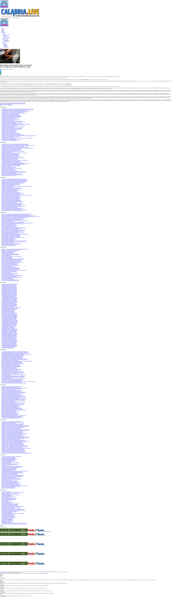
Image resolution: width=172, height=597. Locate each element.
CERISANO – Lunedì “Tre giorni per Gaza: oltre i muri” (10, 170)
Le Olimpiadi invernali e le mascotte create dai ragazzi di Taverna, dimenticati (13, 371)
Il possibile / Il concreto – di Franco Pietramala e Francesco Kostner (11, 508)
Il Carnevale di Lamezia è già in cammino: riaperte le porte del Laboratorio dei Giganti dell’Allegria (16, 124)
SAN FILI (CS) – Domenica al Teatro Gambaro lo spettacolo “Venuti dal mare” (13, 451)
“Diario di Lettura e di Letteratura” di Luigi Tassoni (9, 498)
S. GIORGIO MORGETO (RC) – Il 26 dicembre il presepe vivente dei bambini (13, 230)
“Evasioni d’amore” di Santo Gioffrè (7, 495)
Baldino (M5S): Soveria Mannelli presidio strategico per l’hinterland (11, 405)
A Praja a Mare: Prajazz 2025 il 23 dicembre (8, 457)
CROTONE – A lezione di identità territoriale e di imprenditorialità (11, 200)
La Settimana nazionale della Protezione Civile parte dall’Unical (11, 161)
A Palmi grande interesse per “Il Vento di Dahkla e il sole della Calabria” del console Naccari (15, 359)
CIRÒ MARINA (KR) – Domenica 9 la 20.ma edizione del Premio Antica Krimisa (13, 182)
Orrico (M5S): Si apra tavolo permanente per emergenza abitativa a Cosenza (12, 417)
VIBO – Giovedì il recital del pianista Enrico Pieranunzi (10, 480)
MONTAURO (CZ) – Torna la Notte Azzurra (8, 130)
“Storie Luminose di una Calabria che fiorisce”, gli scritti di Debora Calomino (13, 506)
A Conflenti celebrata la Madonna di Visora (8, 126)
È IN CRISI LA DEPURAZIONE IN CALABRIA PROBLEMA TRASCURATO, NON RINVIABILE (9, 300)
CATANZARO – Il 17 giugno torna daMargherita (9, 138)
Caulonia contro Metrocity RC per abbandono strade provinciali (11, 236)
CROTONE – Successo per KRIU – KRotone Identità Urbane (11, 190)
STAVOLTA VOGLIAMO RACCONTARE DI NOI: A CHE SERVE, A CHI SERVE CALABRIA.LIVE (9, 284)
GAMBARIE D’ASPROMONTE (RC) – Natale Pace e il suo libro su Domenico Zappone (15, 220)
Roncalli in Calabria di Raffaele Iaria (7, 512)
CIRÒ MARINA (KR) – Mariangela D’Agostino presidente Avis (11, 197)
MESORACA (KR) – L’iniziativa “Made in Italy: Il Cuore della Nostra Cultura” (13, 193)
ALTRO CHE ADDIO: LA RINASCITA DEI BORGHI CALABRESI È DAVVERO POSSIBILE (9, 286)
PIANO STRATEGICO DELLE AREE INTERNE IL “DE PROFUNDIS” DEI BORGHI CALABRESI (9, 317)
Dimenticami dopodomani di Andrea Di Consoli (8, 496)
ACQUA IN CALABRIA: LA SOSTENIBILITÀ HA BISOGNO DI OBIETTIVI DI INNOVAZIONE (9, 344)
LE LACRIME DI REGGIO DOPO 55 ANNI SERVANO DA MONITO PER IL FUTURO (8, 312)
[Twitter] (86, 71)
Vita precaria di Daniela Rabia (6, 497)
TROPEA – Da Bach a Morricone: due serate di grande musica (11, 463)
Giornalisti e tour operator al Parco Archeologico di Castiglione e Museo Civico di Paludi (14, 171)
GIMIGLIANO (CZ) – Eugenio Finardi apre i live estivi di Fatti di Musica (12, 466)
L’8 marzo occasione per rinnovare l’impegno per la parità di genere (11, 369)
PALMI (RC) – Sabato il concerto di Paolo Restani (9, 469)
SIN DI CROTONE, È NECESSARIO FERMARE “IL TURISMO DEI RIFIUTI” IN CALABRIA (9, 296)
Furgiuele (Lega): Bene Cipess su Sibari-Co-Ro (8, 389)
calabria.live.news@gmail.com (7, 572)
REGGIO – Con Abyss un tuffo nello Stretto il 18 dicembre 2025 (11, 231)
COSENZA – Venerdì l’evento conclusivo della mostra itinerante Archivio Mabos (13, 164)
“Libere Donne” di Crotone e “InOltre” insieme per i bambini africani (11, 206)
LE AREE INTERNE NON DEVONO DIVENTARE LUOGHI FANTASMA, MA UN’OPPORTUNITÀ (10, 299)
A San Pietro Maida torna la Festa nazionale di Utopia (9, 140)
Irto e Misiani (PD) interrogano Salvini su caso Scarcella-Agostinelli (11, 395)
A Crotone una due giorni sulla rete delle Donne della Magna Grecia (11, 192)
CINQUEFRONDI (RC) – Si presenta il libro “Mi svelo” (10, 233)
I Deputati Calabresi (6, 37)
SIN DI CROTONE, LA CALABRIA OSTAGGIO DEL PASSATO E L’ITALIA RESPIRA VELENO (9, 313)
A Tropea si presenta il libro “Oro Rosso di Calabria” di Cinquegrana (11, 277)
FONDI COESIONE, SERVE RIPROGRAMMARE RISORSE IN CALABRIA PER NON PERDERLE (9, 305)
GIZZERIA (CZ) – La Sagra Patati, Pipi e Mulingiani (9, 131)
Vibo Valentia (4, 32)
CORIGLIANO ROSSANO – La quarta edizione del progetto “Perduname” (12, 472)
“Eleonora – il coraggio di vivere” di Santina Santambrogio (10, 493)
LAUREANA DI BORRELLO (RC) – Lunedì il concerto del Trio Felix (12, 471)
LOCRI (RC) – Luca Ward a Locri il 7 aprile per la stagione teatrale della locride (13, 438)
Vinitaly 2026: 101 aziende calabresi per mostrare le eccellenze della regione (12, 363)
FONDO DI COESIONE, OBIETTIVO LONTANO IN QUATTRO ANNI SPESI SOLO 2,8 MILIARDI (9, 309)
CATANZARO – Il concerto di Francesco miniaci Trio (9, 481)
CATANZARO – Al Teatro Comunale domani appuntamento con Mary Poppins (13, 444)
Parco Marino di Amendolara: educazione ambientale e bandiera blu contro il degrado (14, 358)
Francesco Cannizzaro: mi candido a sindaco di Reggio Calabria (11, 366)
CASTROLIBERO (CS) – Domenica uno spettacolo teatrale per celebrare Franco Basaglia (15, 445)
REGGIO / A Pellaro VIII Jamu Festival (7, 221)
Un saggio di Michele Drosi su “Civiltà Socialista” (9, 499)
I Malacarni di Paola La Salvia (6, 491)
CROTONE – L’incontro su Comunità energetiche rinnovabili (10, 194)
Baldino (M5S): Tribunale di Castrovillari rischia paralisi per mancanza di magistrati (13, 401)
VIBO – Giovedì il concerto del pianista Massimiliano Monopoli (11, 486)
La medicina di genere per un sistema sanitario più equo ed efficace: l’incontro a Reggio (14, 240)
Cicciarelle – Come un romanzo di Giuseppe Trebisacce (6, 501)
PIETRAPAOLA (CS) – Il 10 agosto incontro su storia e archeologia (11, 148)
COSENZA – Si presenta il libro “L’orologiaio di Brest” (10, 159)
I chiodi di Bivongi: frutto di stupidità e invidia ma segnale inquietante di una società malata (15, 352)
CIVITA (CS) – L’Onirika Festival (7, 166)
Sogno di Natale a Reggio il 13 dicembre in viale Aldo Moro (10, 229)
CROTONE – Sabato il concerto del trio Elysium (9, 477)
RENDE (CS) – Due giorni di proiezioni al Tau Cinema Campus (11, 439)
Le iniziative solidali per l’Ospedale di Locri (8, 238)
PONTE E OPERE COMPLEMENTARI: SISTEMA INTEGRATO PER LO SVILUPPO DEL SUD (9, 336)
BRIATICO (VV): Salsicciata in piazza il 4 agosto (9, 251)
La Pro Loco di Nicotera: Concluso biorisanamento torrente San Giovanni (12, 123)
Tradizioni (5, 45)
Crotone (3, 30)
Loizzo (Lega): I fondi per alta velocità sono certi (9, 410)
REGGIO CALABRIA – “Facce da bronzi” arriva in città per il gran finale (12, 424)
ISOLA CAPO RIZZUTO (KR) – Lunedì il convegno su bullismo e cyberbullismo (13, 205)
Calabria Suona (6, 46)
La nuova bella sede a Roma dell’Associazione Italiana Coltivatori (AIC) (12, 379)
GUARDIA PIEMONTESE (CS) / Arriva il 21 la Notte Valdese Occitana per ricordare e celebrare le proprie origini (18, 145)
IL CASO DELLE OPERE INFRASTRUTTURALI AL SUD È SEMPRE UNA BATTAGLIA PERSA (9, 318)
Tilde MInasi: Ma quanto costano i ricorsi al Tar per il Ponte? (10, 411)
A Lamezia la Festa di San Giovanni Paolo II (8, 120)
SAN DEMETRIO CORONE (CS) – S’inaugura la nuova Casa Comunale (12, 174)
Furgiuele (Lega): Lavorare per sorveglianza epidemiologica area (11, 397)
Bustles (66, 571)
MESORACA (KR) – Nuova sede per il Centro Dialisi (9, 189)
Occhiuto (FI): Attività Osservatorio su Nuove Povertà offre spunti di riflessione (13, 404)
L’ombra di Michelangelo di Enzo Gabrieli (8, 516)
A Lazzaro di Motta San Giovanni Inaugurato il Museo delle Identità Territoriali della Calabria (15, 234)
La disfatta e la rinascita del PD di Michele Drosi (8, 515)
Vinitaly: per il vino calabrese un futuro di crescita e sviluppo (10, 364)
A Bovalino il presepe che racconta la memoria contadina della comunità (12, 228)
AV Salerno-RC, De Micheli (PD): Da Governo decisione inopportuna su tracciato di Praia (13, 103)
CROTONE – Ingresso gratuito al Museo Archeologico (9, 207)
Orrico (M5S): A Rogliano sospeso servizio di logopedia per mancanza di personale (13, 396)
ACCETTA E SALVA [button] (3, 596)
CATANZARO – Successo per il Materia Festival (9, 122)
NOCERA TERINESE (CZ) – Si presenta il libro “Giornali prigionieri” (12, 129)
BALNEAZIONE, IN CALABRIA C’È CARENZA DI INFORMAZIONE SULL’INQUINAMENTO (9, 331)
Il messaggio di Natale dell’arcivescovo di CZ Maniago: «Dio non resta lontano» (13, 376)
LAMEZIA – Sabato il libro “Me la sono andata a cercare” (10, 117)
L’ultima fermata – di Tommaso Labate (7, 520)
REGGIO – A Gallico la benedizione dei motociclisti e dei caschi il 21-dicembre (13, 232)
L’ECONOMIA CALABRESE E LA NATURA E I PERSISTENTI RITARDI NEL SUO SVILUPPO (9, 334)
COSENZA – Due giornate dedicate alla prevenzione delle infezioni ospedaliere (13, 157)
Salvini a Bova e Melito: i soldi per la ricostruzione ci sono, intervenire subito (13, 372)
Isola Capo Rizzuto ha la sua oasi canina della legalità (9, 202)
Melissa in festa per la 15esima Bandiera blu (8, 185)
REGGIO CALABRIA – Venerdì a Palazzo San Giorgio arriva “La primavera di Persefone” (15, 446)
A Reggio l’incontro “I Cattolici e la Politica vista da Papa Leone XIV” (12, 380)
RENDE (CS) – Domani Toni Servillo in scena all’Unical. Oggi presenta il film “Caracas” (14, 452)
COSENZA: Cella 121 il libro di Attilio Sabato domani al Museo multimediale (13, 151)
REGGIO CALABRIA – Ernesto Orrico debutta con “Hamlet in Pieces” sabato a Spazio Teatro (15, 437)
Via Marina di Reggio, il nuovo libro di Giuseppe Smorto (10, 505)
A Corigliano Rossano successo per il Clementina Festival (10, 158)
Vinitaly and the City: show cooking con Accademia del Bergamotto (11, 219)
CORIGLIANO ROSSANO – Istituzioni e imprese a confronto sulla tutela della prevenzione (15, 160)
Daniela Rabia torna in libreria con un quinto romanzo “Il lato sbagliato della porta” (13, 510)
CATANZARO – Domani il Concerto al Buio (8, 487)
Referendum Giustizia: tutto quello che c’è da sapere (9, 367)
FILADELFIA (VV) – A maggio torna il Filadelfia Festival (10, 279)
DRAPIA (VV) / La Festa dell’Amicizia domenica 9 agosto (10, 250)
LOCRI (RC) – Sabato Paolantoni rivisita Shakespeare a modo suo (11, 428)
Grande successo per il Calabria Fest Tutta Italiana (9, 468)
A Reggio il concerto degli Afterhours (7, 461)
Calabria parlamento (4, 35)
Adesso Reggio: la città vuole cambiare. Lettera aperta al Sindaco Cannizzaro (13, 356)
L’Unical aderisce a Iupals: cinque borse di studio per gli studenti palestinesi (12, 162)
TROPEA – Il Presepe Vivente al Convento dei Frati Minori (10, 254)
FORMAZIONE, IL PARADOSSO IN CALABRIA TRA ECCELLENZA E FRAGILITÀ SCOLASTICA (9, 294)
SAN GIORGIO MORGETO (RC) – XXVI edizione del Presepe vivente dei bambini (14, 227)
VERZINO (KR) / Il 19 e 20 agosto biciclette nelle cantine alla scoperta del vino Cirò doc (14, 181)
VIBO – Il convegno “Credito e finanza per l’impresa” (9, 271)
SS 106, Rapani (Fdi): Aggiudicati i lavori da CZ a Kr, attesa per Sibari (12, 386)
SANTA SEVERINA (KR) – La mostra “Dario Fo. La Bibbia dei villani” (12, 188)
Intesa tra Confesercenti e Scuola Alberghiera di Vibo (9, 276)
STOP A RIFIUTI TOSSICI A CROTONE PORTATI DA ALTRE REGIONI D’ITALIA (8, 310)
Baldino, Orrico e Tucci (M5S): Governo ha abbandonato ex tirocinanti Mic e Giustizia (14, 398)
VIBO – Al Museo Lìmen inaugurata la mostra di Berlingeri (10, 267)
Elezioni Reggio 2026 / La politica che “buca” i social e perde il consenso (12, 362)
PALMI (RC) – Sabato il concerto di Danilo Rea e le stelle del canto (11, 479)
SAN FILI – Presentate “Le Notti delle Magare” (8, 169)
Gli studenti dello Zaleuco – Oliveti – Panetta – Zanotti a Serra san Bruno (12, 275)
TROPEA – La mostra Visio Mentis (7, 257)
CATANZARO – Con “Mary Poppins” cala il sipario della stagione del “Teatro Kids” (14, 441)
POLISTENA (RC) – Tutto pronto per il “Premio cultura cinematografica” (12, 432)
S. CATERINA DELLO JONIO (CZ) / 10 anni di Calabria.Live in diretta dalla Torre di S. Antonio (16, 111)
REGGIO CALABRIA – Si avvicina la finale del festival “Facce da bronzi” (12, 443)
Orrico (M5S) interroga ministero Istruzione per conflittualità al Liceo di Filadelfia (13, 399)
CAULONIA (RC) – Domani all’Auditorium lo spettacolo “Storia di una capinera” (13, 449)
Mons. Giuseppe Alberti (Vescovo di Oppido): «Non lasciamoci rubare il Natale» (13, 377)
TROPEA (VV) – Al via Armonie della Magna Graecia (9, 464)
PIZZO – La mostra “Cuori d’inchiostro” (7, 274)
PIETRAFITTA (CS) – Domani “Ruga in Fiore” (9, 175)
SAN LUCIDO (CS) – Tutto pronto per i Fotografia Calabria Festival (11, 168)
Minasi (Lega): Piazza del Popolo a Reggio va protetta (9, 414)
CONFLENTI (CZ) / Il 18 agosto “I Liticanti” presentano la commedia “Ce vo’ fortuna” (14, 110)
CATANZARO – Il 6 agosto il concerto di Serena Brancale (10, 462)
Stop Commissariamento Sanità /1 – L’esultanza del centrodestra (11, 365)
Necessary (2, 581)
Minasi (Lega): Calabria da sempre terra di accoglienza (9, 406)
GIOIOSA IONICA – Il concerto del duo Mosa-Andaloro (10, 467)
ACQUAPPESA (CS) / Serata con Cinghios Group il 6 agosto (10, 150)
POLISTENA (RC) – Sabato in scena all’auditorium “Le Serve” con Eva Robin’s (13, 427)
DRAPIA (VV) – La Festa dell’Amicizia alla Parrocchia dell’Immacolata (12, 249)
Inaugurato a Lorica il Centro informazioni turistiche (9, 167)
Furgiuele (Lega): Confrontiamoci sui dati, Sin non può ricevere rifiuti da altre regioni (14, 392)
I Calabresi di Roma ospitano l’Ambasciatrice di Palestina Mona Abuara (12, 382)
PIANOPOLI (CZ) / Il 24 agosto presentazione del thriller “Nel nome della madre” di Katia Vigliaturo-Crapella (17, 109)
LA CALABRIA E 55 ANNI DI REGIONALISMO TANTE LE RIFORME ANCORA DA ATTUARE (9, 297)
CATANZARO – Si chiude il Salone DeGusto (8, 118)
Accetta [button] (39, 573)
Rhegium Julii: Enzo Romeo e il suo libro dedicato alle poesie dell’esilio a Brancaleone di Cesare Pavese (16, 354)
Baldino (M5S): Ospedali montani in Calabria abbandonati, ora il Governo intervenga (14, 415)
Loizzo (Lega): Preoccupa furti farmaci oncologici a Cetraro (10, 413)
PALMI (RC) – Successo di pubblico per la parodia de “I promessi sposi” (12, 442)
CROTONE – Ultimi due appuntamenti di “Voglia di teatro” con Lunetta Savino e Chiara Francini (16, 425)
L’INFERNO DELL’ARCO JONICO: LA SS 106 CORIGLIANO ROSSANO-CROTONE (9, 326)
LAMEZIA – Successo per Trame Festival (8, 137)
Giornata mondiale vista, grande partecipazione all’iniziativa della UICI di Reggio (13, 237)
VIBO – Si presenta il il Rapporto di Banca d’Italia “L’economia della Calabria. (13, 258)
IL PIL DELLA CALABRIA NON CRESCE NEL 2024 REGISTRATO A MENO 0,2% (8, 347)
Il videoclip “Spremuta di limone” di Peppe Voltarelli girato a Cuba (11, 484)
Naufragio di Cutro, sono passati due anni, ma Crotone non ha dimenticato (12, 203)
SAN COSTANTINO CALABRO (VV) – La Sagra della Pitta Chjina (12, 256)
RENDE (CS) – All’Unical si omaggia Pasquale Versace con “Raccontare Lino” (13, 172)
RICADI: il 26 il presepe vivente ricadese (7, 252)
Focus (1, 48)
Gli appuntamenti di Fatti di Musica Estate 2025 (8, 460)
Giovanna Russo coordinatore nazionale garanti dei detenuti (10, 373)
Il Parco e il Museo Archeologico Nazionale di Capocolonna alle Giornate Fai (13, 201)
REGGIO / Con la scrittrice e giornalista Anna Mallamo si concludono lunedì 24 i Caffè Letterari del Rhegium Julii (18, 215)
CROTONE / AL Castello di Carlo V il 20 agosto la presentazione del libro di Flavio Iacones (15, 179)
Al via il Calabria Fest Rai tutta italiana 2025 (8, 470)
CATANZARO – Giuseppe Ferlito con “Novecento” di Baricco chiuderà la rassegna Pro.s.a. (15, 426)
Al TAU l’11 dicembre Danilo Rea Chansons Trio (9, 458)
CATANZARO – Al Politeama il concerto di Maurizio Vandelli (11, 478)
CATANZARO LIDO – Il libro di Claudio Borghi (9, 132)
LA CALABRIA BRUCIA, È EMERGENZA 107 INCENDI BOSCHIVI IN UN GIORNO (8, 328)
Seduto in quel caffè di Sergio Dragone (7, 518)
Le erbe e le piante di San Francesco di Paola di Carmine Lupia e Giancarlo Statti (13, 492)
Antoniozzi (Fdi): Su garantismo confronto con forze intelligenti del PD (12, 416)
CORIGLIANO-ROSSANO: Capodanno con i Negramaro (10, 155)
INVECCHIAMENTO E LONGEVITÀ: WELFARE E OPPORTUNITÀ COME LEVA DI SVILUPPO (9, 289)
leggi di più (45, 573)
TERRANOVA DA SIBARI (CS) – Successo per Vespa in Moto (11, 165)
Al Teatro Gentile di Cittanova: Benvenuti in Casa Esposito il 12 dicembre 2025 (13, 422)
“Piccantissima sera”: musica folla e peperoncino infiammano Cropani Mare (12, 355)
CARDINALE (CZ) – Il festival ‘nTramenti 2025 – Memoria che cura (12, 128)
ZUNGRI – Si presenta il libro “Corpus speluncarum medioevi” (11, 268)
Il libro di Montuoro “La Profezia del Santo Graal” (9, 511)
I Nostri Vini (5, 44)
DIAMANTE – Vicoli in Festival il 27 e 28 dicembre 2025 (10, 153)
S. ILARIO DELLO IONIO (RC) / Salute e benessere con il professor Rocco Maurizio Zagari (15, 217)
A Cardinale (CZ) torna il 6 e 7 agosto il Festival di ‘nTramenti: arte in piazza (12, 112)
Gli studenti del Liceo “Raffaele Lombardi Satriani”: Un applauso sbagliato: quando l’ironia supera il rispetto (17, 186)
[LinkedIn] (86, 73)
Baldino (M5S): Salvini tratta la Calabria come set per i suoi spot (11, 387)
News (4, 36)
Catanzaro (3, 29)
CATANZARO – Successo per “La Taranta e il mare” (9, 125)
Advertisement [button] (2, 591)
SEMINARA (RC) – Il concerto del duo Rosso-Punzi (9, 474)
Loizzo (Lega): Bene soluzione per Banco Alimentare (9, 402)
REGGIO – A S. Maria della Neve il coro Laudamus (9, 224)
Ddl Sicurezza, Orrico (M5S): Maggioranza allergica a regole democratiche (12, 394)
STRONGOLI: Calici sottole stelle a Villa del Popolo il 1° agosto (11, 183)
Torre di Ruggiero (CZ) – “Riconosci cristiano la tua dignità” (10, 113)
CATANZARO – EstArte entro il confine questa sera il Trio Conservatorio (12, 127)
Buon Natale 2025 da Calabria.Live (7, 378)
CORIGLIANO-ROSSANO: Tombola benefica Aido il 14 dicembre (11, 156)
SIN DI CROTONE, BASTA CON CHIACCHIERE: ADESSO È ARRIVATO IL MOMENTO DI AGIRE (9, 302)
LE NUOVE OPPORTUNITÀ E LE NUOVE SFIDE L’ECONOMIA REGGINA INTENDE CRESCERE (9, 321)
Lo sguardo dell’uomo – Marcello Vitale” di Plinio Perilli (10, 504)
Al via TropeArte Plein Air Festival (7, 255)
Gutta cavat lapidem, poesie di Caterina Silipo (8, 507)
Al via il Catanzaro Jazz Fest (6, 465)
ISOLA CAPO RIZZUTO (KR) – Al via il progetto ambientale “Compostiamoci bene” (14, 209)
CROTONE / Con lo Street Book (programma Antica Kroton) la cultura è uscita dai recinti (14, 180)
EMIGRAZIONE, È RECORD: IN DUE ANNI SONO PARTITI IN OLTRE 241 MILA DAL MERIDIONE (10, 330)
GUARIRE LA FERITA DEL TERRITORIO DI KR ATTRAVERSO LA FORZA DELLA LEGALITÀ (9, 346)
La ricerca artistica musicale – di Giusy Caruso (8, 514)
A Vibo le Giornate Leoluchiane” (6, 272)
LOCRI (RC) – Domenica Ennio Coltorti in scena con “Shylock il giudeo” (12, 431)
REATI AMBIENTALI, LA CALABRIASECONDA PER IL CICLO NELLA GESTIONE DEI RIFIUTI (11, 307)
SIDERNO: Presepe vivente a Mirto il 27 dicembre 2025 (10, 226)
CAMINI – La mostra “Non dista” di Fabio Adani (9, 245)
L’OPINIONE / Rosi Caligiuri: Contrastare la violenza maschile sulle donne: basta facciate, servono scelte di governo (18, 381)
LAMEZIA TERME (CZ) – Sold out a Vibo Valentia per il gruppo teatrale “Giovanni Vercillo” (15, 430)
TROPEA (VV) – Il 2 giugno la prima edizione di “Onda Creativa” (11, 261)
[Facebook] (86, 70)
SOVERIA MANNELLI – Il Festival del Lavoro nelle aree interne (11, 139)
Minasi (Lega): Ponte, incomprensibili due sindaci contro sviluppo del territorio (13, 403)
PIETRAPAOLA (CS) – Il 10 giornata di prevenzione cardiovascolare (12, 149)
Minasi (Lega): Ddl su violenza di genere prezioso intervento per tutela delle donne (13, 400)
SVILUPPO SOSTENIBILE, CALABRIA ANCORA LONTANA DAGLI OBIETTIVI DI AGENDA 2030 (9, 315)
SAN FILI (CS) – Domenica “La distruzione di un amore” (10, 483)
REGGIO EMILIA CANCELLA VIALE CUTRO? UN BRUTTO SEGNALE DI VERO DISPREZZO (9, 288)
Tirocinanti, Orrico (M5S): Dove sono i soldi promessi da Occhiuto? (11, 391)
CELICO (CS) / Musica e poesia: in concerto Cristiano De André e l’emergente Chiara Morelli (15, 144)
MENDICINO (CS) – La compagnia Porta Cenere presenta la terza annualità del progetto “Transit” (16, 429)
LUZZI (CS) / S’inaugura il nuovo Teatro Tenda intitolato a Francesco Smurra (13, 146)
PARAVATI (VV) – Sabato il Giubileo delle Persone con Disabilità (11, 260)
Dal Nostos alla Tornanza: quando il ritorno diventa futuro (10, 360)
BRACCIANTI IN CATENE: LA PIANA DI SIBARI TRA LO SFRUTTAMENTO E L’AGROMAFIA (9, 338)
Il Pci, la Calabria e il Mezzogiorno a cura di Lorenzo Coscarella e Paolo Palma (13, 509)
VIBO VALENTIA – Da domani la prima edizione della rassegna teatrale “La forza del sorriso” (15, 436)
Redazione (11, 69)
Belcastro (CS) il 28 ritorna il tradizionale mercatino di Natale (10, 154)
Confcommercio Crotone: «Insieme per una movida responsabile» (11, 184)
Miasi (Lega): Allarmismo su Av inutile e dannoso (9, 412)
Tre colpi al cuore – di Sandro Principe (7, 521)
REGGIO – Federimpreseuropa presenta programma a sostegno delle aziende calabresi (14, 241)
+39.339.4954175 (17, 572)
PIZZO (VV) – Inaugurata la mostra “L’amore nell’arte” (10, 263)
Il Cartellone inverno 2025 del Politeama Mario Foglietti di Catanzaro (11, 421)
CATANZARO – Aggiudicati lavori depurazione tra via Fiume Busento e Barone (13, 134)
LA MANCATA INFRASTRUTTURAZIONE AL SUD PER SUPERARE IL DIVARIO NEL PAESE (9, 339)
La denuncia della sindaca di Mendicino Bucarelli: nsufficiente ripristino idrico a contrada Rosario (15, 163)
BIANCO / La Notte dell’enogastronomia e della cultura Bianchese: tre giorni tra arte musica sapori (16, 214)
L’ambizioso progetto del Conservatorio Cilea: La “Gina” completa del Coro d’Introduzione (15, 485)
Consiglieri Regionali (7, 34)
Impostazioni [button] (42, 573)
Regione (3, 33)
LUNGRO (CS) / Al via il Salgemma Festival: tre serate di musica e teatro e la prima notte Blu (15, 147)
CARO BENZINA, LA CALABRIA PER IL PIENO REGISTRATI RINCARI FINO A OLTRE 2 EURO (9, 341)
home (2, 28)
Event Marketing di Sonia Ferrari (6, 522)
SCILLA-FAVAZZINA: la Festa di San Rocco (8, 244)
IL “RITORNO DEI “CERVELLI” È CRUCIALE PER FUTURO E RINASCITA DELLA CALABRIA (9, 320)
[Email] (86, 74)
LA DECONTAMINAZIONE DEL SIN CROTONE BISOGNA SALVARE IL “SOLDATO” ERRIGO (9, 325)
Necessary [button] (1, 580)
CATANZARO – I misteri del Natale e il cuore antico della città (11, 115)
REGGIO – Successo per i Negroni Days (7, 242)
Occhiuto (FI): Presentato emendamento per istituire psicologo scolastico (12, 390)
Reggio (3, 31)
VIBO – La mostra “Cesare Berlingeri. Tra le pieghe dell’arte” (10, 269)
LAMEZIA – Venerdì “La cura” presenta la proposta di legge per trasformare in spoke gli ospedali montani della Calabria (19, 135)
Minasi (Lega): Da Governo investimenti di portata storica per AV (11, 407)
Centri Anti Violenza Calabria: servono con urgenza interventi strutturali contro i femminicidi (15, 351)
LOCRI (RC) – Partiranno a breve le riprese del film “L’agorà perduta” (12, 434)
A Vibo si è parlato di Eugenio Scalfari (7, 278)
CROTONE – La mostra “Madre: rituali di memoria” (9, 191)
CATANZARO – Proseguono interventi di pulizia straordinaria (11, 136)
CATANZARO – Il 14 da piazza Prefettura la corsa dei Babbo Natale (11, 116)
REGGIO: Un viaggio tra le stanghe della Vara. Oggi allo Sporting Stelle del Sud (13, 222)
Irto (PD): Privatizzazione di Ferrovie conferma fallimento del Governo (12, 408)
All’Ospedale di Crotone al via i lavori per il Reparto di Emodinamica (11, 204)
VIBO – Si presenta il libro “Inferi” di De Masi (8, 266)
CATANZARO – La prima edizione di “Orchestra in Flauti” (10, 473)
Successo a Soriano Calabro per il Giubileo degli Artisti (9, 273)
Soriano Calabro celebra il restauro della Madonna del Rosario (10, 262)
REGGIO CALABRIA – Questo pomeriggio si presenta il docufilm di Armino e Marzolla (14, 433)
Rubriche (3, 42)
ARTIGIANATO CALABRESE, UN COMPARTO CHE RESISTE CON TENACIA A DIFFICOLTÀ (9, 292)
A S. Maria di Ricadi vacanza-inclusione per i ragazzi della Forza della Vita (12, 259)
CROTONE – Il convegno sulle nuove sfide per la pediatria (10, 199)
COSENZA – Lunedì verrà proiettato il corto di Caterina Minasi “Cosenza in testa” (13, 435)
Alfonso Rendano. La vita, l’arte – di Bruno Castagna (9, 517)
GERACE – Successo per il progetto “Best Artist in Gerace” (10, 243)
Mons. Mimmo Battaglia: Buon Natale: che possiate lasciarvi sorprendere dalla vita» (13, 375)
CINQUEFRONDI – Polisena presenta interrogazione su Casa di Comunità (12, 223)
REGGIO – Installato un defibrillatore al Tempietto (9, 239)
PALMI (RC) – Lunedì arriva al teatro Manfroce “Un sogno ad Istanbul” (12, 447)
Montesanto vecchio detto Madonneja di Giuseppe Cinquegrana (11, 494)
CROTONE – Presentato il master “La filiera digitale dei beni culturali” (12, 210)
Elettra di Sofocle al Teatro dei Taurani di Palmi (8, 423)
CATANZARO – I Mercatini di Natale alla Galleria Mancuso (10, 114)
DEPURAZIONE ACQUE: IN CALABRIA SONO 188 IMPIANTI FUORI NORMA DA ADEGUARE (9, 323)
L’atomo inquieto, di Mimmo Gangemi (7, 519)
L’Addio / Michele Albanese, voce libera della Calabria (9, 370)
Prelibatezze (5, 43)
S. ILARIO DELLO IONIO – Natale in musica (8, 225)
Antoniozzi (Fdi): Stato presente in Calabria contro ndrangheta (10, 393)
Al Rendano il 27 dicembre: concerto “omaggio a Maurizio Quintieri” (11, 456)
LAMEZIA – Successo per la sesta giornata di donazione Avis (10, 119)
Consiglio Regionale (6, 40)
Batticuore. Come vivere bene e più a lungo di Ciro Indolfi (10, 503)
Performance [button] (2, 586)
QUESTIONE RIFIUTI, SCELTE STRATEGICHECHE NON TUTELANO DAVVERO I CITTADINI (9, 333)
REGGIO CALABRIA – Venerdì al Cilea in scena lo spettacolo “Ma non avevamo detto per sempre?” (16, 448)
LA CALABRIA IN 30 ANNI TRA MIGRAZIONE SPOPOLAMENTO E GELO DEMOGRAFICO (9, 343)
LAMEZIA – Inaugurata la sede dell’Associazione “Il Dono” (10, 133)
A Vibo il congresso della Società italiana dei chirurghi (9, 264)
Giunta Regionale (6, 41)
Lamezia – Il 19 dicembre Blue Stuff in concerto (8, 459)
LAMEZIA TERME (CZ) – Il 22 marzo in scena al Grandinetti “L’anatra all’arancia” (14, 450)
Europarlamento (6, 39)
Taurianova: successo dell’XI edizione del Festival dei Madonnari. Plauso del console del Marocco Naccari (17, 361)
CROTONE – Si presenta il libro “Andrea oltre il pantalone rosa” (11, 198)
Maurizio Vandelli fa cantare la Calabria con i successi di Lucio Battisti (12, 476)
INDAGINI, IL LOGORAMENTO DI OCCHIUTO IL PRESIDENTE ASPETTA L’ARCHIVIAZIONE (9, 291)
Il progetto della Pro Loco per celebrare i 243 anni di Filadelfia (10, 265)
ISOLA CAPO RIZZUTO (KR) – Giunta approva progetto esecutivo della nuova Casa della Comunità (16, 195)
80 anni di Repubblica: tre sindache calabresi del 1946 (9, 368)
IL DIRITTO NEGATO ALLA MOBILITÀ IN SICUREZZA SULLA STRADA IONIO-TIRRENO (9, 304)
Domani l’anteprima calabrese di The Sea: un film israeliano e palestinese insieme (13, 353)
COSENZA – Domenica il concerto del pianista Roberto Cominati (11, 482)
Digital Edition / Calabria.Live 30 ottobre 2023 (6, 104)
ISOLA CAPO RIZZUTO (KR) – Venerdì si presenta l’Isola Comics (11, 196)
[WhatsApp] (86, 72)
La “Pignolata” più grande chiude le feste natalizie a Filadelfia (10, 280)
